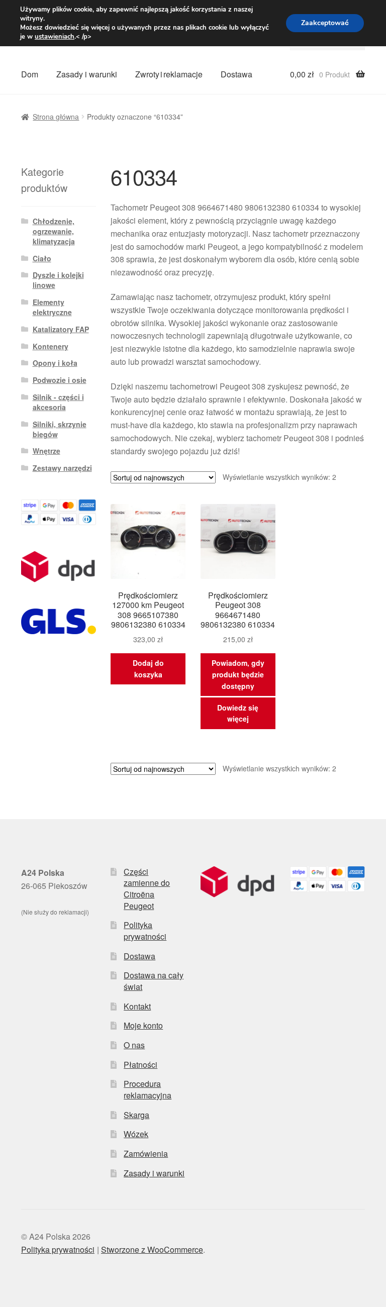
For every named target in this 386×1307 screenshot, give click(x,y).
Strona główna (56, 117)
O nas (134, 1045)
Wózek (136, 1134)
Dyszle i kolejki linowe (58, 280)
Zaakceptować (325, 23)
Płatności (140, 1064)
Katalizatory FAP (61, 329)
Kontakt (137, 1006)
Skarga (136, 1115)
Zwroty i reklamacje (169, 74)
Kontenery (50, 346)
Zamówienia (146, 1153)
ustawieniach (54, 36)
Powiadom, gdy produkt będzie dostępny (238, 674)
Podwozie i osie (59, 380)
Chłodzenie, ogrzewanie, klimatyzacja (54, 231)
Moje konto (143, 1025)
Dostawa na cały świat (153, 980)
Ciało (42, 258)
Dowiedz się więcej (237, 713)
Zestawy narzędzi (62, 468)
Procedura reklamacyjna (147, 1089)
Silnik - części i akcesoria (58, 402)
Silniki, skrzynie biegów (59, 429)
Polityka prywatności (145, 930)
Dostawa (236, 74)
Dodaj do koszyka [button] (148, 668)
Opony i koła (55, 363)
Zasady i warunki (86, 74)
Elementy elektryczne (52, 307)
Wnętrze (46, 451)
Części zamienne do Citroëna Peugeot (147, 889)
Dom (29, 74)
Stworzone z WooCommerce (152, 1249)
